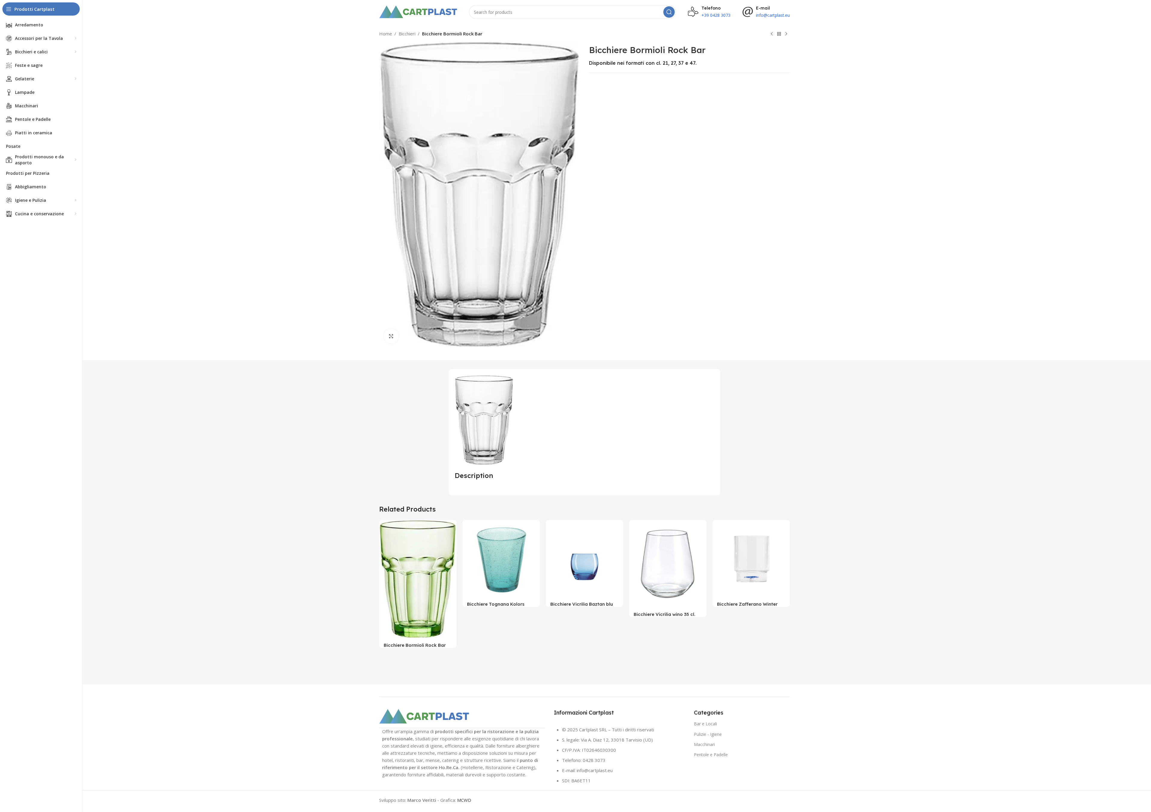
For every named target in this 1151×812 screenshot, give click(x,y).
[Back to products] (779, 34)
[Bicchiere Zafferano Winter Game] (751, 558)
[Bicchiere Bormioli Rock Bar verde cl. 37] (418, 579)
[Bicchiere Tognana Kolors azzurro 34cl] (501, 558)
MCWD (464, 800)
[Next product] (786, 34)
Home (385, 34)
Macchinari (704, 744)
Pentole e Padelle (711, 754)
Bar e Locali (705, 724)
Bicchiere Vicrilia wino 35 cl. (664, 614)
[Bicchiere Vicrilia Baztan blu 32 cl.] (584, 558)
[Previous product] (771, 34)
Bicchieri (407, 34)
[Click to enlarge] (391, 336)
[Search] (669, 12)
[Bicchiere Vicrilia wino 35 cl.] (667, 564)
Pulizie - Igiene (708, 734)
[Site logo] (418, 11)
